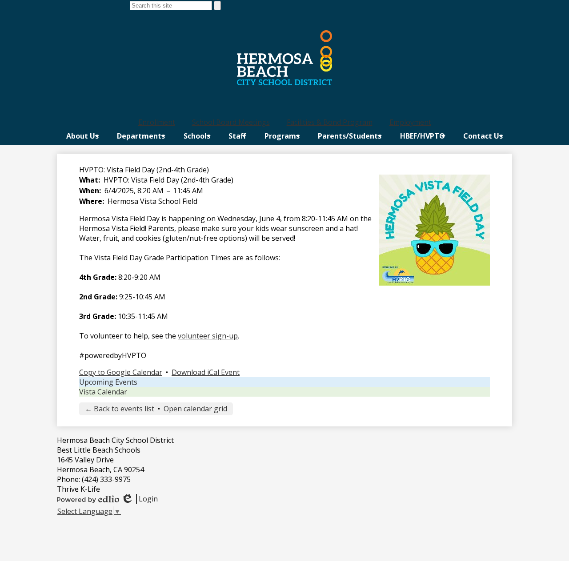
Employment (410, 122)
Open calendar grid (195, 409)
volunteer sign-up (208, 336)
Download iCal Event (206, 372)
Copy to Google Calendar (120, 372)
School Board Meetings (231, 122)
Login (139, 499)
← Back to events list (119, 409)
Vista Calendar (103, 392)
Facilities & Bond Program (330, 122)
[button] (82, 136)
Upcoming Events (108, 382)
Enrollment (156, 122)
